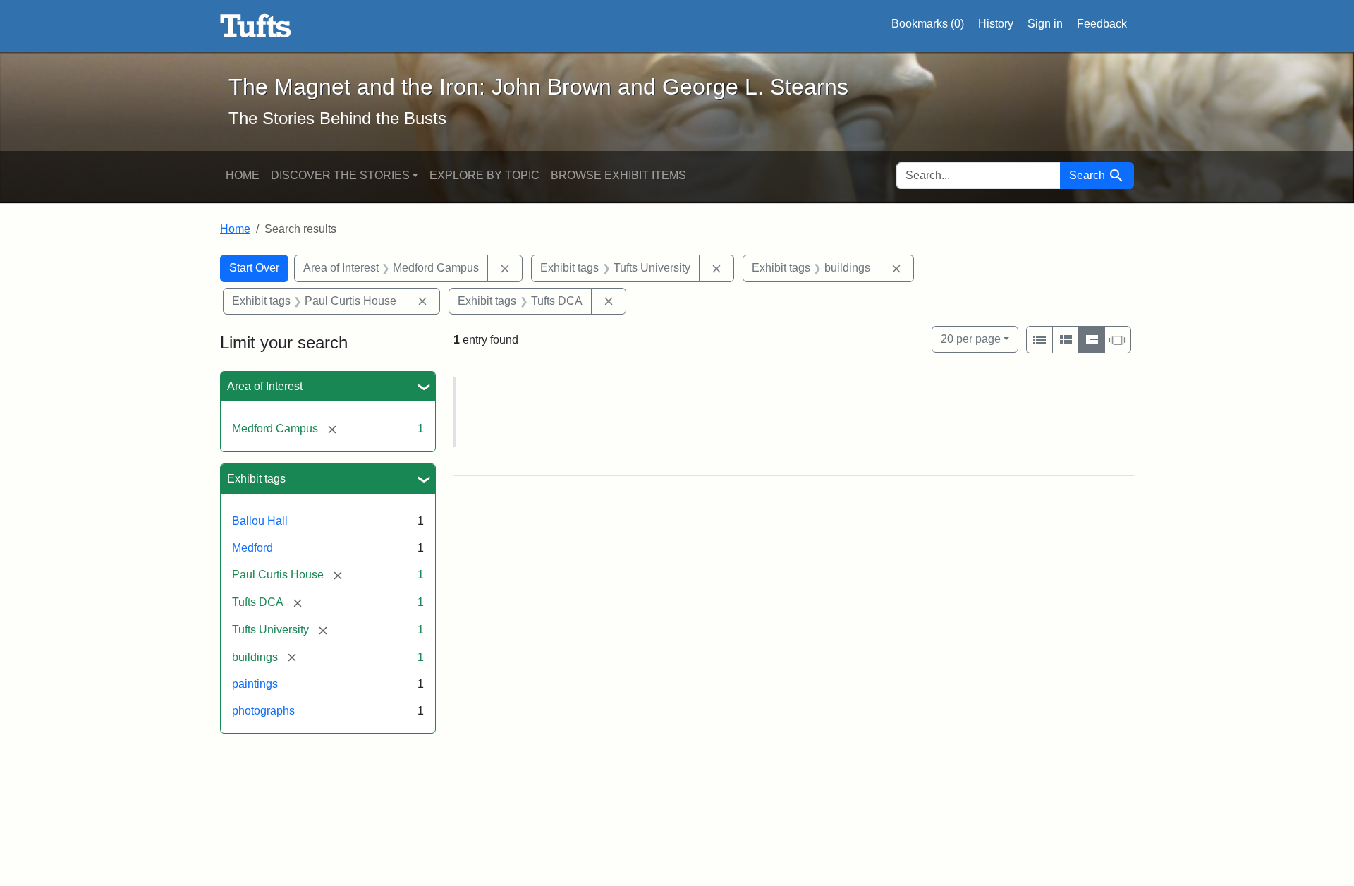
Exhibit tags (256, 479)
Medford (252, 548)
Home (243, 175)
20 (971, 338)
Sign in (1045, 24)
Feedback (1102, 24)
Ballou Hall (260, 521)
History (995, 24)
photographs (263, 711)
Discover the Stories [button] (340, 175)
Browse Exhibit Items (618, 175)
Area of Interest (265, 386)
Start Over (254, 268)
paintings (255, 684)
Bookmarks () (927, 24)
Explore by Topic (484, 175)
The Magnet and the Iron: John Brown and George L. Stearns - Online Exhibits (255, 26)
